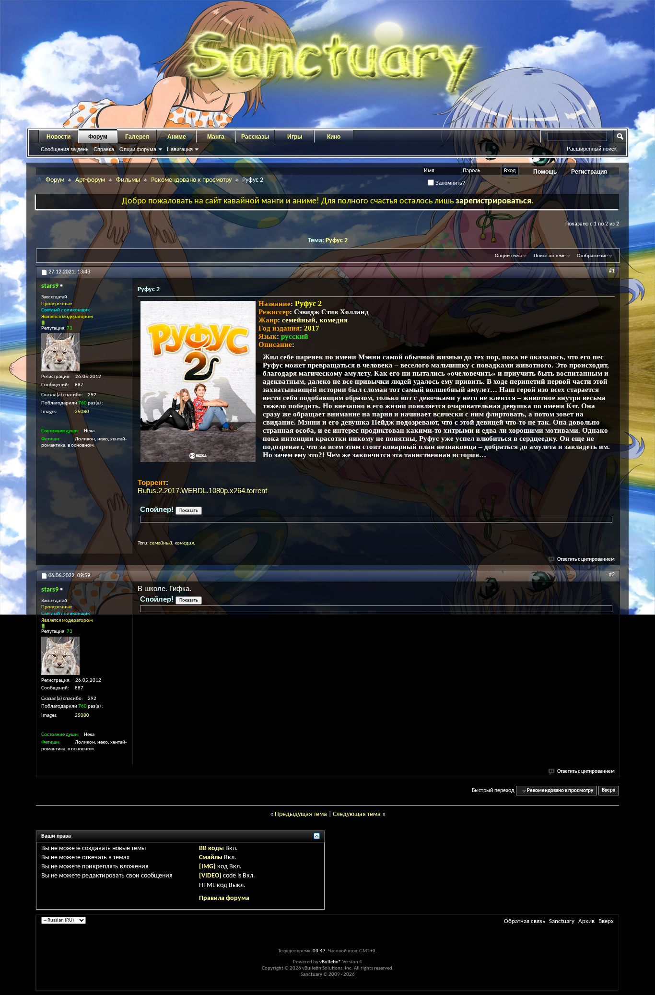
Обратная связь (524, 921)
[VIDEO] (210, 875)
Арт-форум (90, 180)
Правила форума (224, 898)
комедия (333, 320)
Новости (58, 136)
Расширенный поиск (592, 149)
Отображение (592, 256)
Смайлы (210, 857)
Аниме (176, 136)
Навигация (180, 149)
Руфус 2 (337, 240)
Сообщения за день (65, 149)
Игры (294, 136)
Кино (333, 136)
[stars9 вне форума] (60, 352)
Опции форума (137, 149)
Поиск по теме (549, 256)
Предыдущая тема (301, 814)
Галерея (137, 136)
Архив (586, 921)
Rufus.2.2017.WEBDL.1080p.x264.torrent (202, 490)
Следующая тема (357, 814)
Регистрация (589, 171)
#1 (612, 271)
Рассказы (255, 136)
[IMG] (207, 866)
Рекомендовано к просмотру (191, 180)
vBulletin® (330, 962)
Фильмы (128, 180)
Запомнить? (449, 183)
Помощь (545, 171)
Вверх (608, 791)
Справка (104, 149)
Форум (97, 136)
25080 (82, 412)
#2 (612, 575)
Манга (215, 136)
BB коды (211, 848)
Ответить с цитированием (586, 559)
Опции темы (508, 256)
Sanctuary (561, 921)
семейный (299, 320)
